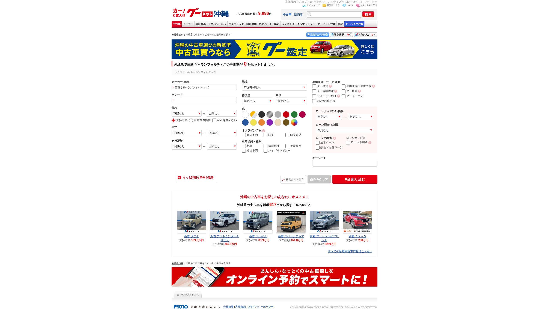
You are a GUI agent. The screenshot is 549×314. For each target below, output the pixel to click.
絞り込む (355, 179)
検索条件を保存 (295, 179)
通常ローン (327, 142)
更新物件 (295, 145)
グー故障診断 (325, 91)
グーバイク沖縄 (354, 24)
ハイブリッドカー (279, 150)
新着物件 (273, 145)
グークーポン (354, 96)
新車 (249, 145)
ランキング (288, 24)
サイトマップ (313, 5)
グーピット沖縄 (326, 24)
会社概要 (228, 306)
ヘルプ (350, 5)
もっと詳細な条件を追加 (198, 177)
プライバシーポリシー (260, 306)
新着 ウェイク (258, 236)
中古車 (177, 24)
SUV (223, 24)
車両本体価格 (202, 120)
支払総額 (181, 120)
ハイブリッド (236, 24)
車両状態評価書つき (358, 86)
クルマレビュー (306, 24)
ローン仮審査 (359, 142)
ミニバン (213, 24)
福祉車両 (251, 24)
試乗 (271, 135)
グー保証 (351, 91)
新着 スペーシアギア (291, 236)
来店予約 (252, 135)
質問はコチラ (333, 5)
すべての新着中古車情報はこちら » (350, 251)
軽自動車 (201, 24)
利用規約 (240, 306)
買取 (340, 24)
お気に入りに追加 (368, 5)
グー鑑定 (274, 24)
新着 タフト (191, 236)
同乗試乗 (295, 135)
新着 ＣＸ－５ (357, 236)
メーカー (188, 24)
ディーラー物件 (326, 96)
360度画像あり (326, 100)
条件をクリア (319, 179)
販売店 (298, 14)
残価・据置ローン (331, 147)
